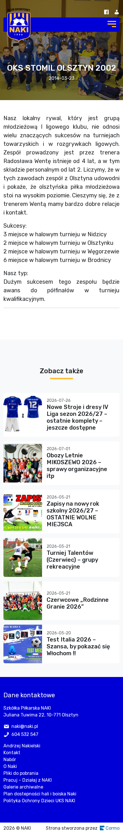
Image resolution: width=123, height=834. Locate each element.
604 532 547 (24, 734)
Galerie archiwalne (23, 787)
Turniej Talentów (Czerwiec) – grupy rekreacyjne (72, 559)
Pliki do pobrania (20, 773)
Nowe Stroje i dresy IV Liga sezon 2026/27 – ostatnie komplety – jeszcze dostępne (77, 417)
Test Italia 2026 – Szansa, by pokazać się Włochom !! (78, 646)
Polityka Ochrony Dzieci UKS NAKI (39, 800)
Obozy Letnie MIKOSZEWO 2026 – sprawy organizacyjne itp (77, 465)
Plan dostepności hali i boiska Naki (39, 794)
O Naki (10, 766)
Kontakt (11, 752)
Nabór (9, 759)
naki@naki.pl (24, 726)
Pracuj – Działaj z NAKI (27, 780)
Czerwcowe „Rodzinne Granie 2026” (78, 603)
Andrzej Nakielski (21, 745)
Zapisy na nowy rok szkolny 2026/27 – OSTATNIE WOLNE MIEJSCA (73, 514)
